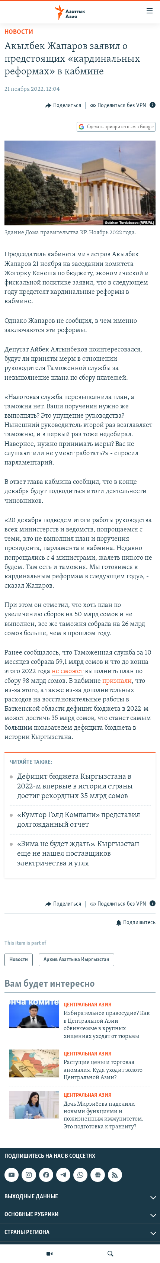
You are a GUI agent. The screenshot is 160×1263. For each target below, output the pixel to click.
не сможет (67, 671)
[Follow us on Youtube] (11, 1175)
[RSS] (115, 1175)
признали (117, 681)
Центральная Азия (88, 1005)
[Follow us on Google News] (97, 1175)
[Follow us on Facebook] (46, 1175)
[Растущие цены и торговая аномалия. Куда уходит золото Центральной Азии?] (34, 1063)
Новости (18, 32)
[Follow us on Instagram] (29, 1175)
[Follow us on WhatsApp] (80, 1175)
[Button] (63, 105)
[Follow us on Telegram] (63, 1175)
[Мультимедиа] (49, 1253)
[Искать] (110, 1253)
